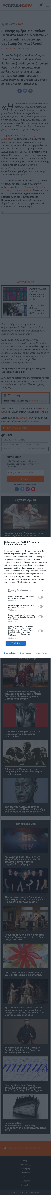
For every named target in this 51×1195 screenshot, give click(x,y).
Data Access (25, 653)
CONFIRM (15, 643)
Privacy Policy (41, 653)
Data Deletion (10, 653)
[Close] (45, 542)
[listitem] (25, 591)
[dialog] (25, 597)
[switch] (40, 597)
